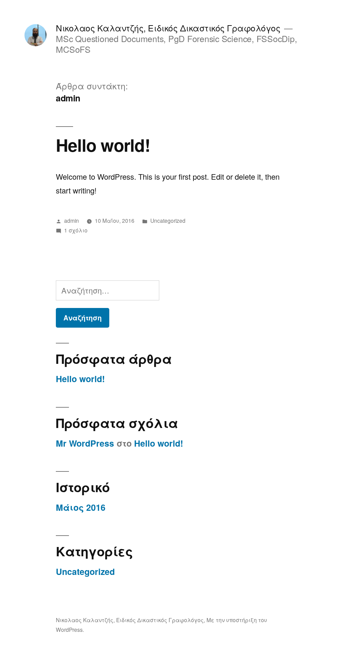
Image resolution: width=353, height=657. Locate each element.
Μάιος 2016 (80, 507)
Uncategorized (167, 220)
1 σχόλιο (76, 230)
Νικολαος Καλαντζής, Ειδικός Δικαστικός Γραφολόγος (168, 28)
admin (71, 220)
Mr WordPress (85, 443)
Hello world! (103, 144)
